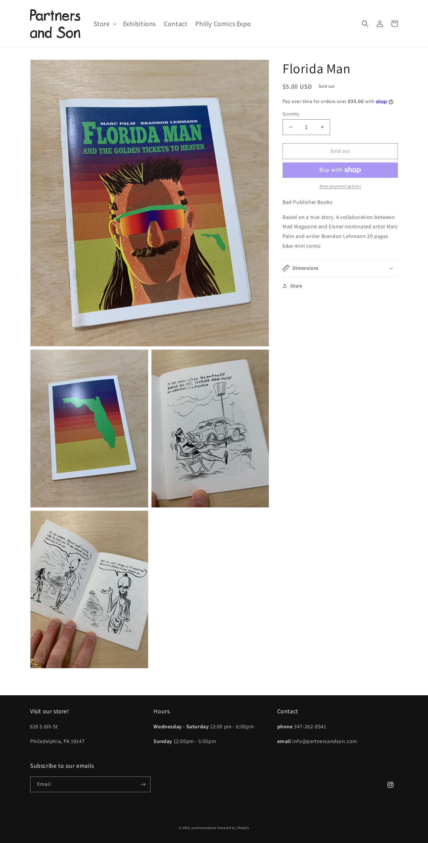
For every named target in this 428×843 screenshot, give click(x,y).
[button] (104, 23)
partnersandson (204, 828)
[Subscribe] (142, 784)
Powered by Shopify (233, 828)
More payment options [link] (340, 186)
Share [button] (296, 286)
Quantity (291, 114)
